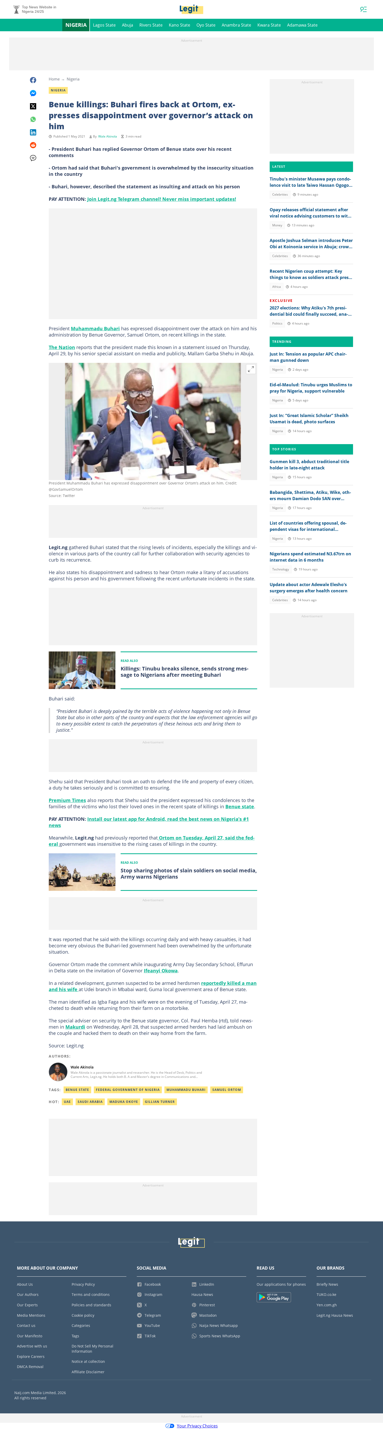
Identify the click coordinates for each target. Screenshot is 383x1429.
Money (277, 225)
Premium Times (67, 800)
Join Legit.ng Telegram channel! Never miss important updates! (161, 199)
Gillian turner (160, 1101)
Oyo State (205, 25)
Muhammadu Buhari (95, 328)
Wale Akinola (107, 136)
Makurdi (75, 1027)
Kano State (179, 25)
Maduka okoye (123, 1101)
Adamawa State (302, 25)
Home (54, 79)
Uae (67, 1101)
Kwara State (269, 25)
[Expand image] (251, 369)
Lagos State (104, 25)
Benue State (77, 1090)
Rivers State (151, 25)
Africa (276, 286)
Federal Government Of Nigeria (128, 1090)
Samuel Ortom (226, 1090)
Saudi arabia (90, 1101)
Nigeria (76, 24)
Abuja (127, 25)
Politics (277, 323)
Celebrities (280, 194)
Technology (280, 569)
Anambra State (236, 25)
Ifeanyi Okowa (161, 970)
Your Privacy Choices (197, 1426)
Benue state (239, 806)
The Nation (62, 347)
